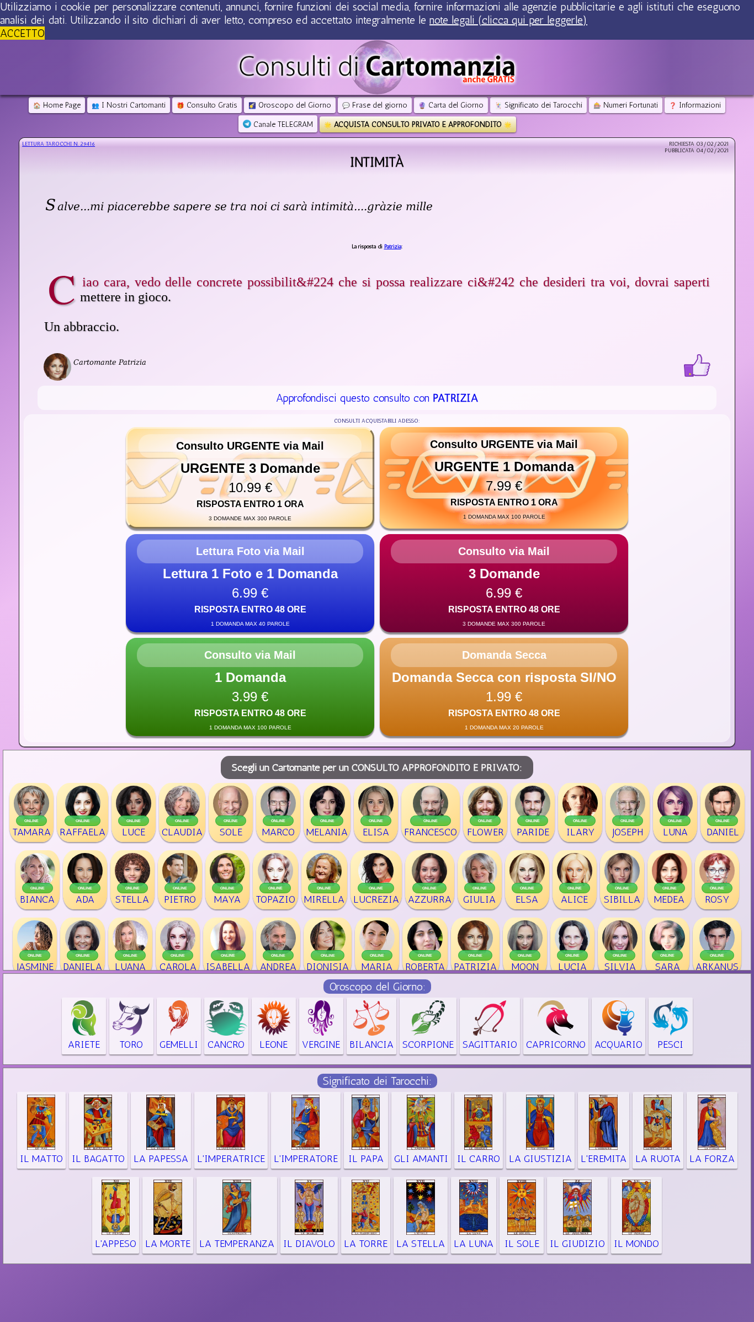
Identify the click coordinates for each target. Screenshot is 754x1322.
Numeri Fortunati (625, 105)
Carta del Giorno (451, 105)
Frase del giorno (374, 105)
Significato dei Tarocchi (538, 105)
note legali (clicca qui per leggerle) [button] (508, 19)
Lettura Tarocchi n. (58, 144)
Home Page (57, 105)
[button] (250, 478)
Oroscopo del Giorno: (377, 986)
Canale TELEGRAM (282, 124)
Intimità (377, 162)
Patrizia (392, 246)
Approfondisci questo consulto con (377, 397)
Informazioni (695, 105)
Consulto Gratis (207, 105)
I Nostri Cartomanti (129, 105)
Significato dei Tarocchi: (377, 1081)
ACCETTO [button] (22, 33)
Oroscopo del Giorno (289, 105)
